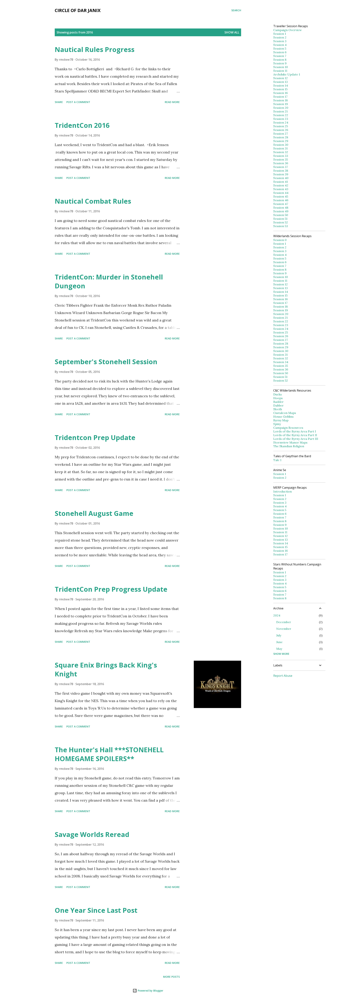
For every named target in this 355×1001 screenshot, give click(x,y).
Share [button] (59, 102)
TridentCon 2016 (82, 125)
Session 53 (280, 226)
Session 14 (280, 85)
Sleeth (277, 409)
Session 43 (280, 189)
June (279, 642)
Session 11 (280, 71)
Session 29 (280, 141)
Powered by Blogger (150, 990)
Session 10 (280, 67)
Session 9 (280, 63)
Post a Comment (78, 102)
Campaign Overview (287, 30)
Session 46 (280, 200)
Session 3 (279, 41)
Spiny (277, 424)
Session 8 (279, 59)
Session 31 (280, 148)
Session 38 (280, 170)
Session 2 (279, 37)
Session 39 (280, 174)
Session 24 (280, 122)
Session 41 (280, 181)
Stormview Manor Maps (290, 442)
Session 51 (280, 218)
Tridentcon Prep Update (95, 437)
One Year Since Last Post (96, 910)
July (278, 635)
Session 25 (280, 126)
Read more (172, 102)
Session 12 (280, 78)
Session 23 (280, 119)
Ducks (277, 394)
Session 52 (280, 222)
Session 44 (280, 193)
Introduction (282, 491)
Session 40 (280, 178)
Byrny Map (280, 420)
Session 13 (280, 82)
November (283, 629)
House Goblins (283, 416)
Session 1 (279, 34)
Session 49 (280, 211)
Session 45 (280, 196)
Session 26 (280, 130)
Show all (231, 32)
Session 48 (280, 207)
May (279, 649)
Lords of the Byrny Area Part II (295, 435)
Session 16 (280, 93)
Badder (278, 402)
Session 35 (280, 159)
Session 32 (280, 152)
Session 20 (280, 107)
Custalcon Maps (284, 413)
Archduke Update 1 (286, 74)
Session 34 (280, 362)
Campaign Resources (288, 427)
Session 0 (280, 240)
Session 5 (279, 48)
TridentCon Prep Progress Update (111, 589)
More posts (171, 976)
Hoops (278, 398)
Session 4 (280, 45)
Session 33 (280, 156)
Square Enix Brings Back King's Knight (106, 669)
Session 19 (280, 104)
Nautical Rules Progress (94, 49)
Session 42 (280, 185)
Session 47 (280, 204)
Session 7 (279, 56)
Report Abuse (282, 676)
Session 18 (280, 100)
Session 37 (280, 167)
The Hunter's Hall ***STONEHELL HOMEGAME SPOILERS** (109, 754)
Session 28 (280, 137)
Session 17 (280, 96)
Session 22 (280, 115)
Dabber (278, 405)
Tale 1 (277, 460)
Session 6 (279, 52)
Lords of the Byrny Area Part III (295, 439)
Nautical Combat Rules (93, 201)
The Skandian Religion (288, 446)
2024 (276, 615)
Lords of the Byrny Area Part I (294, 431)
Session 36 (280, 163)
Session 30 (280, 144)
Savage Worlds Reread (92, 834)
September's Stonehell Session (106, 361)
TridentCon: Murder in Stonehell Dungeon (109, 281)
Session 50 (280, 215)
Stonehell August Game (94, 513)
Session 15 (280, 89)
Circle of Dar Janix (78, 10)
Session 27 (280, 133)
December (283, 622)
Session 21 (280, 111)
